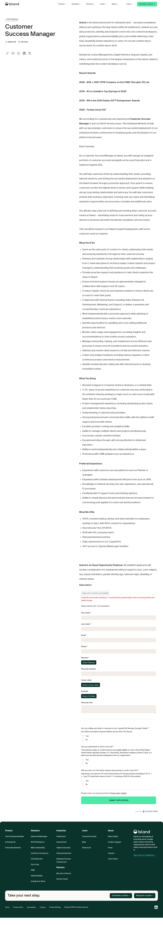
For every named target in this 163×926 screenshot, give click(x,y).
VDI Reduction (37, 859)
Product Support (114, 842)
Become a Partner (63, 873)
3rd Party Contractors (39, 853)
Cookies (42, 907)
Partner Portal (62, 879)
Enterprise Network (13, 848)
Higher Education (63, 848)
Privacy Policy (18, 907)
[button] (62, 4)
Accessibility (31, 907)
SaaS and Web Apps (39, 836)
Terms (7, 907)
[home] (12, 4)
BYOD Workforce (37, 842)
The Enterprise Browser (14, 836)
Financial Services (63, 853)
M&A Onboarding (38, 848)
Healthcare (61, 836)
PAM (33, 870)
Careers (111, 853)
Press (110, 848)
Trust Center (113, 859)
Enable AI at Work (38, 881)
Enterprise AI (10, 842)
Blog (84, 842)
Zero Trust (35, 864)
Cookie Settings (54, 907)
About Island (113, 836)
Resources (86, 848)
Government (61, 842)
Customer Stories (89, 836)
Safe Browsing (36, 876)
